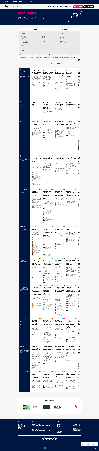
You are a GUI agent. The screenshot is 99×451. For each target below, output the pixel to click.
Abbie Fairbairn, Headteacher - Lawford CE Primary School (49, 309)
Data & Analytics (50, 57)
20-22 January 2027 (8, 2)
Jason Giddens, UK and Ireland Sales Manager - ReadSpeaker (60, 277)
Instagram (44, 438)
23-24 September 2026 (23, 2)
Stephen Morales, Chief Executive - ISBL (36, 334)
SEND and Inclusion (45, 56)
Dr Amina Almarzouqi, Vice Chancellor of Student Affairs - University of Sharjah (49, 223)
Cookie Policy (35, 442)
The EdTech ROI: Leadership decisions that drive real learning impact (48, 290)
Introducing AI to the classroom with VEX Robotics (36, 72)
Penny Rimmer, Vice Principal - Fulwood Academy (60, 249)
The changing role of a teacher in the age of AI (47, 158)
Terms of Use (42, 442)
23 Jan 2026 (57, 63)
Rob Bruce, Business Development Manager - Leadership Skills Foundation (72, 303)
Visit (53, 6)
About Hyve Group (21, 442)
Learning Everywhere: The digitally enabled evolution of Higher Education (71, 194)
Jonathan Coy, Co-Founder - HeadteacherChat (72, 241)
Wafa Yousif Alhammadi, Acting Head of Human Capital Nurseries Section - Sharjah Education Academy (49, 209)
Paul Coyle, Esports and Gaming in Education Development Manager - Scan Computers (60, 304)
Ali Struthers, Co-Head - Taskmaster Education (36, 135)
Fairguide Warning (71, 442)
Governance (58, 57)
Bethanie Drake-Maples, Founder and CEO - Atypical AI (49, 364)
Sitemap (72, 445)
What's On (48, 6)
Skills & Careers (66, 54)
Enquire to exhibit (88, 6)
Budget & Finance (35, 57)
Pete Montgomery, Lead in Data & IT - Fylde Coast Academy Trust (60, 338)
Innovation (30, 54)
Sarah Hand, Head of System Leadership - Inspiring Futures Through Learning (49, 280)
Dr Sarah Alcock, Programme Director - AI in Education (60, 361)
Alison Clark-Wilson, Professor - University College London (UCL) (48, 245)
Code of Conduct (21, 445)
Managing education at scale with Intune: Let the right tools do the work (48, 323)
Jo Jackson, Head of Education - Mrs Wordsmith (37, 277)
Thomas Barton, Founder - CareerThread (37, 254)
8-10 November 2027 (31, 2)
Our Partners (59, 429)
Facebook (49, 438)
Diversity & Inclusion (44, 54)
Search (72, 6)
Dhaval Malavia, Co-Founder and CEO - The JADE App (37, 243)
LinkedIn (46, 438)
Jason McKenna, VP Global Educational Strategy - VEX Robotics (37, 85)
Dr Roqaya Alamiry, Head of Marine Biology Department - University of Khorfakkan (49, 220)
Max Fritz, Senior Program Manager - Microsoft (60, 385)
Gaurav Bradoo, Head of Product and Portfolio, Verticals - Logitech (71, 206)
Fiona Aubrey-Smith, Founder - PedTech (48, 275)
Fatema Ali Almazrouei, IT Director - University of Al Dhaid (48, 218)
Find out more (22, 73)
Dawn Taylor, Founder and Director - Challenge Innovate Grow (49, 169)
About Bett (59, 424)
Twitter (52, 438)
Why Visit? (59, 425)
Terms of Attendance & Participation (52, 442)
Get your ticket (78, 6)
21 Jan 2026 (41, 63)
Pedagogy (72, 57)
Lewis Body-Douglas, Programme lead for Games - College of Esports (60, 307)
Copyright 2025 (63, 442)
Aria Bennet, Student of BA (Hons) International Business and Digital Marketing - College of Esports (60, 314)
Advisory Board (59, 427)
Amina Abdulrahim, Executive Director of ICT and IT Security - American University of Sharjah (49, 214)
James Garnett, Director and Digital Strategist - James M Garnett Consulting (60, 335)
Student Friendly (62, 56)
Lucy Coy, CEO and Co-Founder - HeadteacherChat (72, 239)
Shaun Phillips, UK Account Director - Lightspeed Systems (37, 365)
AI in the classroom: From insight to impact (59, 375)
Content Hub (67, 6)
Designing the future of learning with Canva (70, 123)
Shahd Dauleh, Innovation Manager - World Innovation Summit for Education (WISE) (49, 255)
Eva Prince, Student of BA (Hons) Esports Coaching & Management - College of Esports (60, 310)
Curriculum (43, 57)
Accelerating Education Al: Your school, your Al (59, 158)
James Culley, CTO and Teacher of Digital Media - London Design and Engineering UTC (36, 180)
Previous (22, 407)
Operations (65, 57)
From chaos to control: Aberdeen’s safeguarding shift (48, 72)
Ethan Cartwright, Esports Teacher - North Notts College (71, 308)
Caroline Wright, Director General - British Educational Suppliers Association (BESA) (49, 138)
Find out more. (22, 105)
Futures (59, 54)
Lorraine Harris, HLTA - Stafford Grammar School (60, 279)
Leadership (23, 54)
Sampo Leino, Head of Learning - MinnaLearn (36, 253)
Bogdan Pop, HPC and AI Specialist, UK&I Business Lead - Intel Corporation (37, 177)
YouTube (55, 438)
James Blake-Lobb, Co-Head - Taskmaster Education (37, 133)
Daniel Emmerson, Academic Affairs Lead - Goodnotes (72, 173)
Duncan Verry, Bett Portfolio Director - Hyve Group (49, 135)
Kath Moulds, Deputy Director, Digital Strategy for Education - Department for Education (37, 184)
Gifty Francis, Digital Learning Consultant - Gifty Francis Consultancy (48, 304)
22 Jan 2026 (49, 63)
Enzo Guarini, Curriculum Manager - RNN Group (71, 306)
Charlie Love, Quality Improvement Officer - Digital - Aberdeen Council (49, 86)
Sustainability (53, 54)
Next (76, 407)
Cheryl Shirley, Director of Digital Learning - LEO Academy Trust (37, 175)
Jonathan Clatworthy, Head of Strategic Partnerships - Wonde (60, 89)
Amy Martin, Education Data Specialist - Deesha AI (37, 245)
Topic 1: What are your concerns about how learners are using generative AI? (48, 105)
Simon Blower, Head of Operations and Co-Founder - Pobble (72, 237)
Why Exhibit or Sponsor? (61, 426)
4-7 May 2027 (15, 2)
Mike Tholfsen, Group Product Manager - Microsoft (37, 387)
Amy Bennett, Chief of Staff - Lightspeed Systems (37, 368)
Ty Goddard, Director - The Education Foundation (48, 302)
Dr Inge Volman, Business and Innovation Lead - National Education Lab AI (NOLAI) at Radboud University (48, 248)
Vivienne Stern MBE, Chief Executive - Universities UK (60, 205)
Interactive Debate (26, 57)
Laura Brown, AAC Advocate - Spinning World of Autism (72, 275)
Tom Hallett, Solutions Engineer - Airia (60, 171)
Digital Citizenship (35, 56)
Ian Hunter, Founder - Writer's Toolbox (71, 361)
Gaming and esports (72, 56)
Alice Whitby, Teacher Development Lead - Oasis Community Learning (71, 171)
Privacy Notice (29, 442)
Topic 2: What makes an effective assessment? (59, 104)
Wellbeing (36, 54)
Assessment (73, 54)
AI (78, 54)
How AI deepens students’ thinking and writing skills (70, 348)
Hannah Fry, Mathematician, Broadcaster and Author (60, 136)
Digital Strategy (54, 56)
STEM (76, 57)
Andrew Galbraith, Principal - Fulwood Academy (61, 246)
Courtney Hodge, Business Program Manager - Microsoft (71, 89)
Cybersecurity (27, 56)
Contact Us (59, 432)
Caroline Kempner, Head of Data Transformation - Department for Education (60, 244)
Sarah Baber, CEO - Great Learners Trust (48, 307)
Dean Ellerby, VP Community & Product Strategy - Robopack (49, 341)
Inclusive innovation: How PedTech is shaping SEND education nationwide (48, 263)
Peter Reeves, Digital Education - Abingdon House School (49, 278)
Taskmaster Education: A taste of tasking (36, 123)
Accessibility (59, 430)
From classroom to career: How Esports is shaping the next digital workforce (59, 290)
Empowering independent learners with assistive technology (58, 263)
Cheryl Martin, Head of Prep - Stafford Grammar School (61, 281)
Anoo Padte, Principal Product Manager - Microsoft (72, 388)
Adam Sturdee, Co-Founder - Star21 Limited (37, 249)
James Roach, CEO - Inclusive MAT (48, 282)
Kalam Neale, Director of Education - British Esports (72, 301)
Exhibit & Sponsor (59, 6)
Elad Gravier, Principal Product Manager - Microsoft (49, 387)
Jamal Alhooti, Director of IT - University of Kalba (49, 212)
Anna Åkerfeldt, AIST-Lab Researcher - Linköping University (48, 252)
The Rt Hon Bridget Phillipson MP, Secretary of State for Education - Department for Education (48, 133)
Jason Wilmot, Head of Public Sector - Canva (71, 135)
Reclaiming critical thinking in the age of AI (71, 158)
